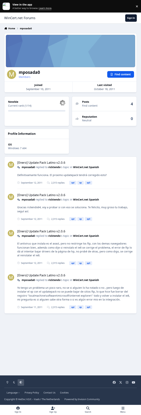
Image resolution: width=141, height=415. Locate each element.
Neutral (86, 120)
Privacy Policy (32, 392)
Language (12, 392)
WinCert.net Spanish (86, 167)
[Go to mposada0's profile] (11, 164)
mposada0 (28, 167)
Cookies (64, 392)
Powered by (82, 399)
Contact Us (49, 392)
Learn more (7, 6)
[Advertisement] (70, 343)
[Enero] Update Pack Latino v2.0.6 (41, 162)
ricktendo (54, 167)
